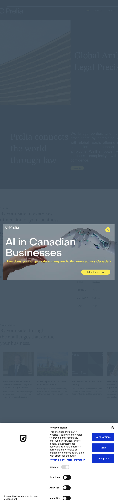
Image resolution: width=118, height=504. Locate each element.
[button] (107, 229)
